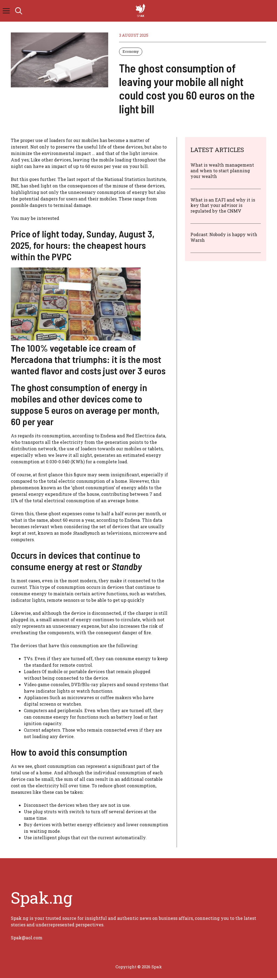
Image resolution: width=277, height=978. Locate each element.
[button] (18, 11)
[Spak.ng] (141, 11)
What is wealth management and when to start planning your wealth (222, 170)
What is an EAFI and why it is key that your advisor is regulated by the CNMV (222, 205)
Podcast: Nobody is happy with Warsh (223, 237)
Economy (131, 51)
